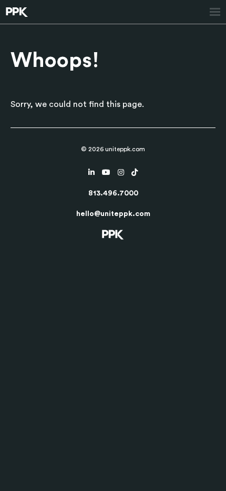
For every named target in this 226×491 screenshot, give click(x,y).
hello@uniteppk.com (113, 214)
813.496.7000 (113, 193)
